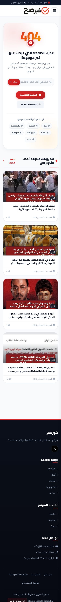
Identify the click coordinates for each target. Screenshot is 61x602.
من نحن (48, 574)
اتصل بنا (36, 574)
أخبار (53, 475)
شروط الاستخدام (30, 583)
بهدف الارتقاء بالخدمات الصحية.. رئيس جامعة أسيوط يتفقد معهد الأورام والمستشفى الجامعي (34, 209)
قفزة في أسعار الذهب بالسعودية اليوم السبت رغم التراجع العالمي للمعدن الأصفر (33, 261)
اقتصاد (52, 481)
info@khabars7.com (44, 546)
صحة (53, 526)
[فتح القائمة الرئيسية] (54, 10)
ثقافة (52, 493)
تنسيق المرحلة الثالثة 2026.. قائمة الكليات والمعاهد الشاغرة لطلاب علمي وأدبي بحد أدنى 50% (31, 371)
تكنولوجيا (50, 487)
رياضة (52, 514)
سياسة (51, 520)
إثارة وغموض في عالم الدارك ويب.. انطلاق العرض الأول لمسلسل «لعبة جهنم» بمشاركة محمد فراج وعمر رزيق (31, 317)
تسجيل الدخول (17, 2)
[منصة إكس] (55, 449)
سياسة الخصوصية (18, 574)
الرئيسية (51, 469)
